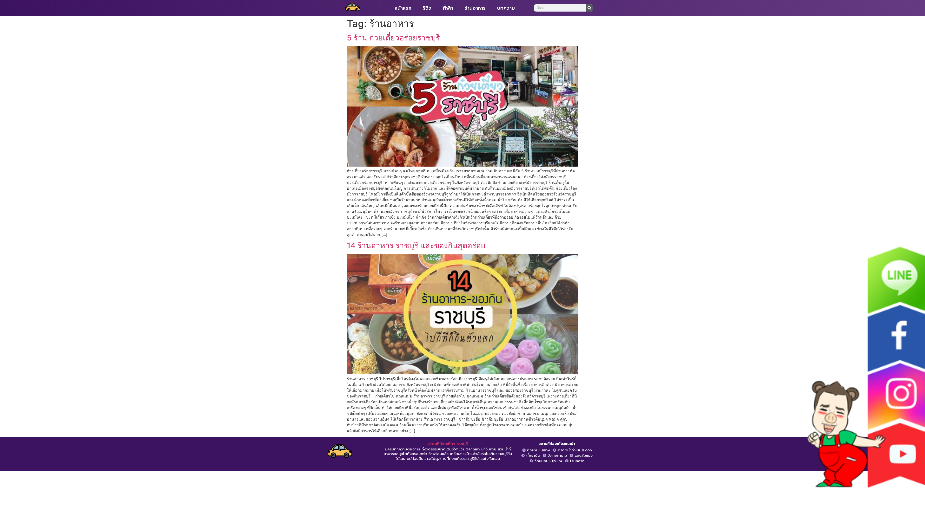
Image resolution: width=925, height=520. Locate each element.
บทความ (506, 8)
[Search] (589, 8)
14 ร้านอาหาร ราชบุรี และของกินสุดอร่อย (416, 245)
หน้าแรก (403, 8)
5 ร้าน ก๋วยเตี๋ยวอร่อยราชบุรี (393, 37)
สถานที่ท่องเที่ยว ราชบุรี (448, 444)
